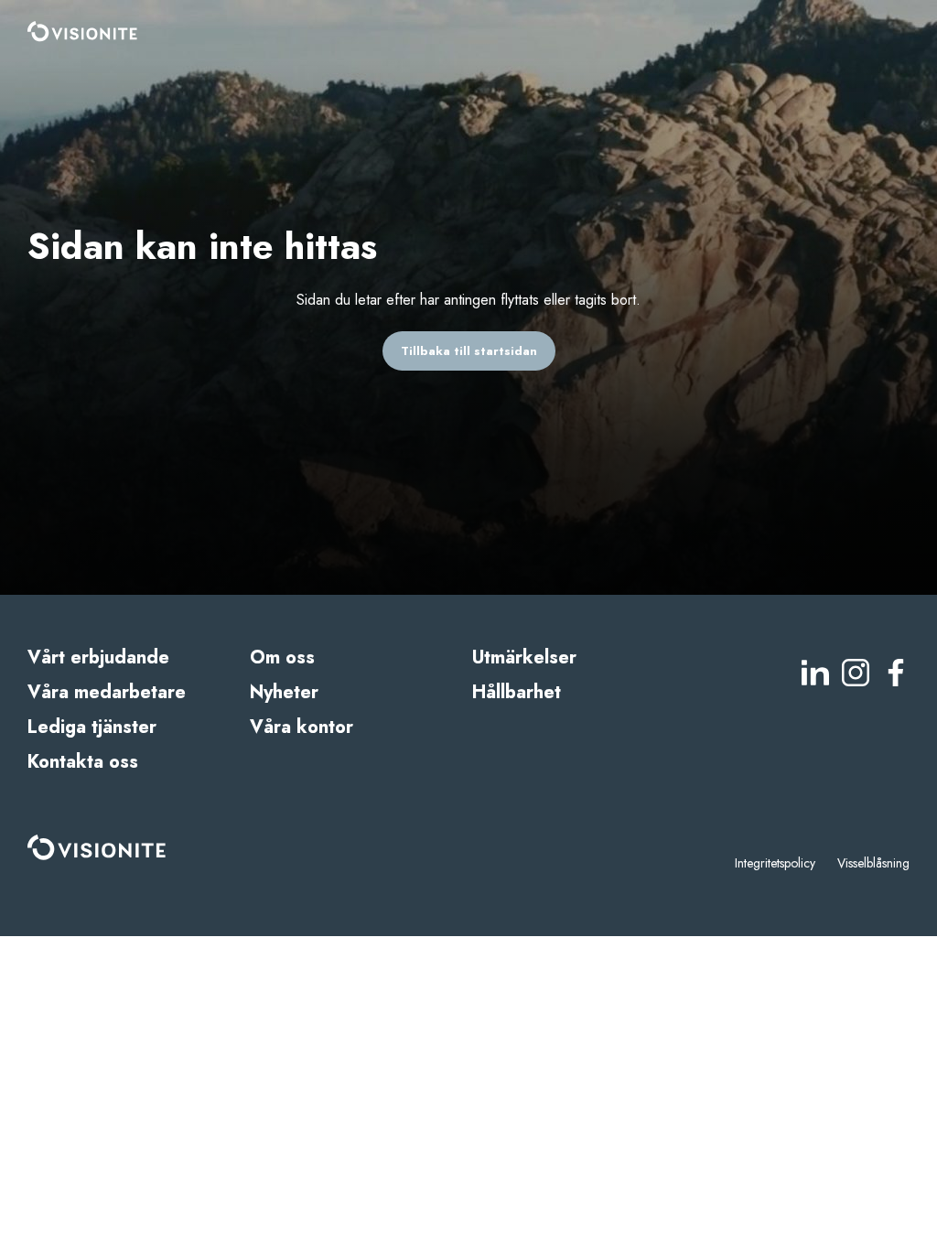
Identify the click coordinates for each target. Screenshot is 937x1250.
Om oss (282, 657)
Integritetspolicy (775, 863)
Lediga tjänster (91, 727)
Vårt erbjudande (98, 657)
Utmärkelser (524, 657)
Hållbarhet (516, 692)
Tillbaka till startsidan (469, 351)
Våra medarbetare (106, 692)
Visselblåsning (873, 863)
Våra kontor (301, 727)
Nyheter (284, 692)
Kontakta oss (82, 762)
